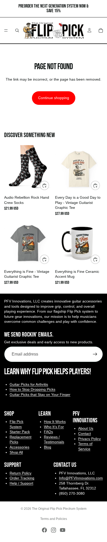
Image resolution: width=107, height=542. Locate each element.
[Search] (17, 30)
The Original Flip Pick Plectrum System (59, 509)
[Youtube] (62, 530)
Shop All (16, 452)
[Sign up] (95, 354)
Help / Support (21, 483)
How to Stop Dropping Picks (32, 390)
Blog (47, 447)
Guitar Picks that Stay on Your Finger (40, 394)
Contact (84, 433)
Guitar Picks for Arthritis (29, 384)
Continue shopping (53, 98)
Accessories (19, 447)
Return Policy (20, 473)
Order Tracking (22, 478)
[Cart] (100, 30)
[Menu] (6, 30)
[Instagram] (53, 530)
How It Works (55, 422)
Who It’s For (54, 427)
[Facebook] (44, 530)
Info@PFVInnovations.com (81, 478)
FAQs (48, 432)
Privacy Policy (89, 439)
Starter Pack (20, 432)
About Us (85, 428)
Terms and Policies (53, 519)
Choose (99, 185)
